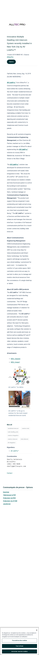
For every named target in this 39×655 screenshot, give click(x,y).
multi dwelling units (13, 432)
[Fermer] (37, 630)
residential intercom (13, 428)
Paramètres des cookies (19, 640)
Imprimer (6, 492)
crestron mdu (25, 428)
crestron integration (13, 435)
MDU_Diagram (15, 359)
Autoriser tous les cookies (19, 651)
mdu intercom (24, 439)
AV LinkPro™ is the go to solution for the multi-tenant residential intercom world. (17, 413)
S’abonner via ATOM (10, 501)
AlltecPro (10, 57)
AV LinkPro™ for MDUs (15, 387)
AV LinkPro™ (15, 451)
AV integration (11, 442)
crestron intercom (12, 439)
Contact (9, 473)
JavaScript (7, 504)
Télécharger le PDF (9, 495)
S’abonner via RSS (9, 498)
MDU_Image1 (15, 362)
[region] (19, 641)
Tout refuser (19, 646)
